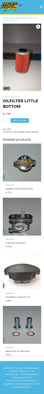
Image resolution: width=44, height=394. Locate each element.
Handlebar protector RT (18, 297)
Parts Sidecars (32, 132)
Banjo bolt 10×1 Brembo (18, 351)
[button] (38, 27)
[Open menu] (41, 7)
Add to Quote (20, 120)
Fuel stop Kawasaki (15, 243)
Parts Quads (11, 96)
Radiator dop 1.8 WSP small (19, 189)
